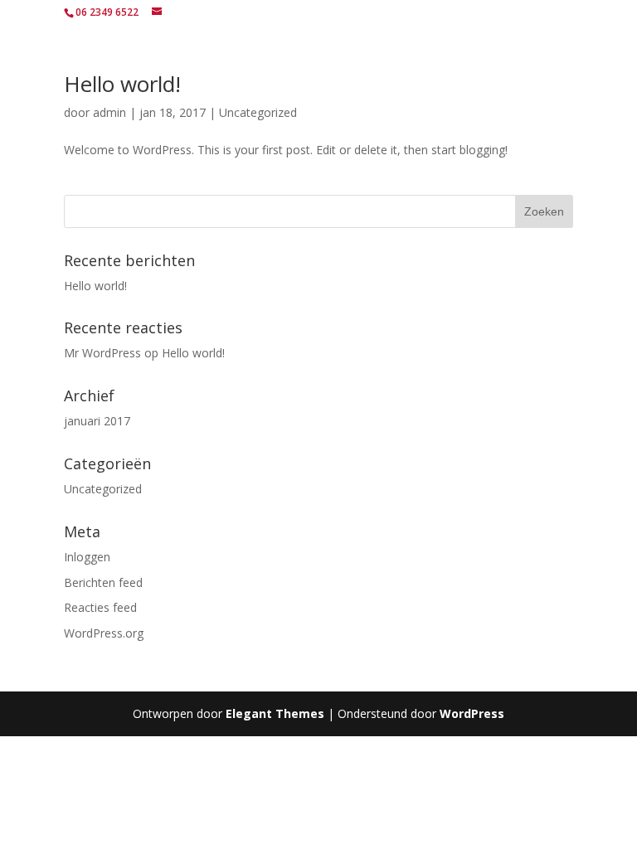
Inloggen (87, 557)
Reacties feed (100, 607)
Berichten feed (103, 582)
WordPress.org (103, 633)
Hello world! (122, 84)
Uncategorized (258, 112)
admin (109, 112)
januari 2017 (97, 421)
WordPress (472, 713)
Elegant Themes (275, 713)
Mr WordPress (102, 353)
